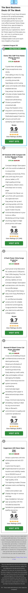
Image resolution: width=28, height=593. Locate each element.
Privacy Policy (19, 557)
